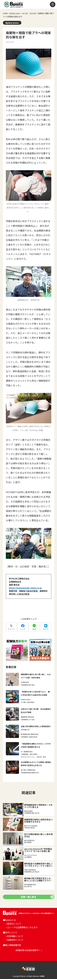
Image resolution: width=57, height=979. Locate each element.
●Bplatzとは (9, 919)
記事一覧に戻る (28, 896)
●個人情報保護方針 (12, 945)
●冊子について (10, 932)
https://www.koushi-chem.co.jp (25, 587)
